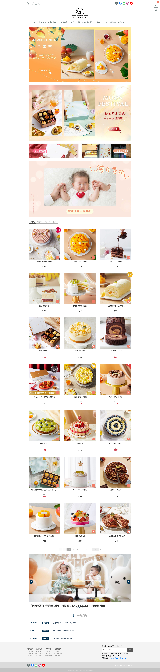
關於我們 (30, 649)
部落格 (30, 655)
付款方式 (48, 651)
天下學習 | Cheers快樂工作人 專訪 (64, 623)
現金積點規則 (58, 653)
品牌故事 (30, 651)
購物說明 (48, 649)
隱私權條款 (58, 655)
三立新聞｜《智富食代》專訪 (63, 638)
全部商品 (39, 649)
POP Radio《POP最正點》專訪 (64, 630)
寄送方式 (48, 653)
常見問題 (38, 655)
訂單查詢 (38, 651)
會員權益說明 (58, 651)
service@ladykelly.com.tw (118, 658)
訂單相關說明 (39, 653)
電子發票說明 (48, 655)
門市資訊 (30, 653)
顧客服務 (58, 649)
